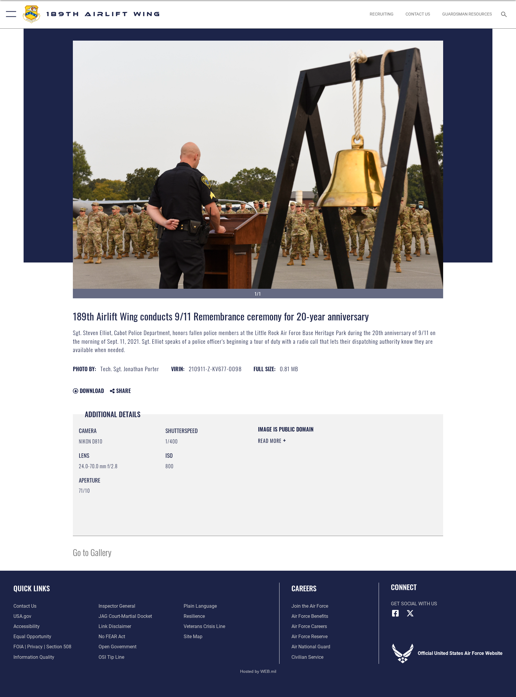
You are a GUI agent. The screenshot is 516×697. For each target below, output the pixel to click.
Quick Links (31, 588)
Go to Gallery (92, 552)
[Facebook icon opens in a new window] (395, 613)
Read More (270, 440)
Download (91, 390)
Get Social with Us (414, 604)
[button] (9, 14)
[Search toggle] (504, 14)
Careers (304, 588)
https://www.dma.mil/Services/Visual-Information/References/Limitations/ (316, 483)
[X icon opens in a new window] (410, 613)
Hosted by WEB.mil (258, 671)
